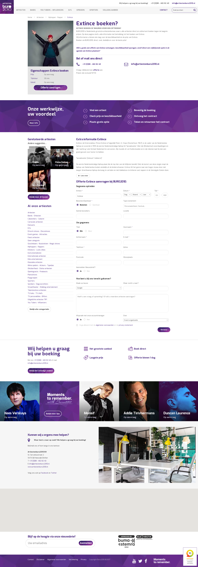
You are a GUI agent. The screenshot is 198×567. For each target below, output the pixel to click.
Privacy (83, 559)
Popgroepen (32, 278)
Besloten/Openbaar (84, 201)
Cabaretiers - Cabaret (36, 219)
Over (125, 316)
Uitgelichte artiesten (37, 299)
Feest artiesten (34, 237)
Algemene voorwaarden (56, 559)
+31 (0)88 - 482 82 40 (160, 3)
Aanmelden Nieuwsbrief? (85, 267)
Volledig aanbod (110, 10)
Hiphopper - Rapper (55, 17)
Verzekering (73, 559)
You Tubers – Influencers (51, 10)
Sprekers (80, 10)
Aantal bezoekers (83, 211)
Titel (78, 227)
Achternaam (81, 237)
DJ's (29, 228)
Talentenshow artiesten (37, 290)
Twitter (54, 473)
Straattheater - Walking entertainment (43, 287)
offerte (96, 70)
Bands (33, 10)
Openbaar (96, 205)
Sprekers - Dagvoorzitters (38, 284)
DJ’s (70, 10)
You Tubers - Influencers (37, 302)
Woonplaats (128, 257)
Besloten (83, 205)
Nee (88, 271)
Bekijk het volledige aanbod (41, 371)
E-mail (126, 237)
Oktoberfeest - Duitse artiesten (40, 268)
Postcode (80, 257)
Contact (164, 10)
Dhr (81, 231)
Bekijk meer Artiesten (38, 197)
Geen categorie (34, 240)
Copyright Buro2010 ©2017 (99, 559)
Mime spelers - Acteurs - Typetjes (41, 265)
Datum (126, 191)
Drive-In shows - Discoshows (39, 231)
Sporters (93, 10)
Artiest (79, 191)
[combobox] (127, 194)
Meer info (34, 123)
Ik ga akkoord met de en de (106, 325)
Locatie (126, 211)
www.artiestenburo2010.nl (38, 467)
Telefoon (80, 247)
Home (30, 17)
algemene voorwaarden (105, 325)
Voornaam (128, 227)
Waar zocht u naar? (131, 283)
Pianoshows (32, 275)
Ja (80, 271)
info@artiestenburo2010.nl (183, 3)
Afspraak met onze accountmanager (90, 316)
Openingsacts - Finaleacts (38, 271)
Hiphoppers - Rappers (36, 247)
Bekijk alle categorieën (39, 309)
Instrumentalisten (34, 253)
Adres (125, 247)
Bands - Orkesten (34, 216)
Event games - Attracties (37, 234)
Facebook (44, 473)
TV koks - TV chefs (35, 293)
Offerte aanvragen (50, 87)
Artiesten (20, 10)
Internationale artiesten (37, 256)
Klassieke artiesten (35, 262)
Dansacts (31, 225)
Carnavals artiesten (35, 222)
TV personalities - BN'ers (37, 296)
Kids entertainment (35, 259)
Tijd (156, 191)
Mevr (90, 231)
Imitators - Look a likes (36, 250)
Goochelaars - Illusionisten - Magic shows (44, 243)
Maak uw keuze (82, 283)
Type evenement (129, 201)
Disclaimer (41, 559)
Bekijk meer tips (53, 414)
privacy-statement (126, 325)
